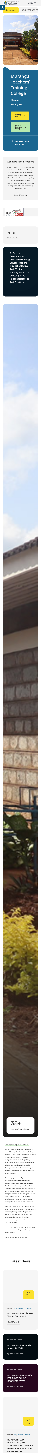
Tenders (19, 1339)
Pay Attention (28, 1308)
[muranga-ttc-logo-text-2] (11, 1)
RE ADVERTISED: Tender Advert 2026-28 (19, 1347)
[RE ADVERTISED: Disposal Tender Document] (20, 1286)
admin (11, 1354)
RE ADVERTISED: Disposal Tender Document (20, 1315)
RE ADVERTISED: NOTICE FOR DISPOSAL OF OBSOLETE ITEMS (19, 1378)
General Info (18, 1308)
